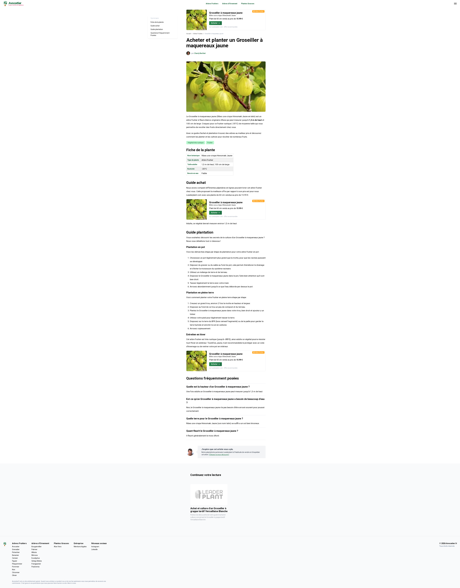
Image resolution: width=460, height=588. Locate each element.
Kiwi (13, 570)
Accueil (188, 33)
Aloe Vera (57, 547)
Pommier (15, 567)
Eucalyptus (36, 558)
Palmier (34, 549)
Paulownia (35, 567)
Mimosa (35, 555)
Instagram (95, 547)
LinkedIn (94, 549)
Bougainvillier (37, 547)
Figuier (14, 561)
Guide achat (155, 26)
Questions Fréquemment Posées (160, 34)
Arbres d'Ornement (229, 4)
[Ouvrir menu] (455, 3)
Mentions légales (80, 547)
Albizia (34, 552)
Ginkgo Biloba (37, 561)
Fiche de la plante (157, 22)
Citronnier (16, 572)
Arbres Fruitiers (212, 4)
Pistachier (16, 552)
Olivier (14, 575)
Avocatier (15, 547)
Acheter (214, 23)
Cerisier (15, 558)
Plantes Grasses (247, 4)
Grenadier (16, 549)
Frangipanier (36, 564)
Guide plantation (157, 29)
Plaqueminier (17, 564)
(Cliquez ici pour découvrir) (219, 455)
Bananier (15, 555)
